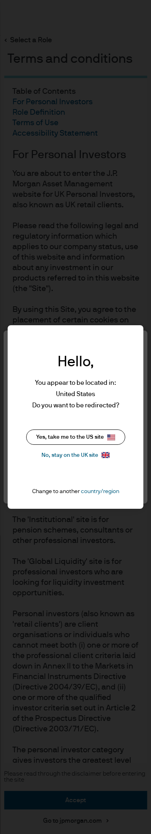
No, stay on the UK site (69, 455)
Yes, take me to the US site (70, 437)
